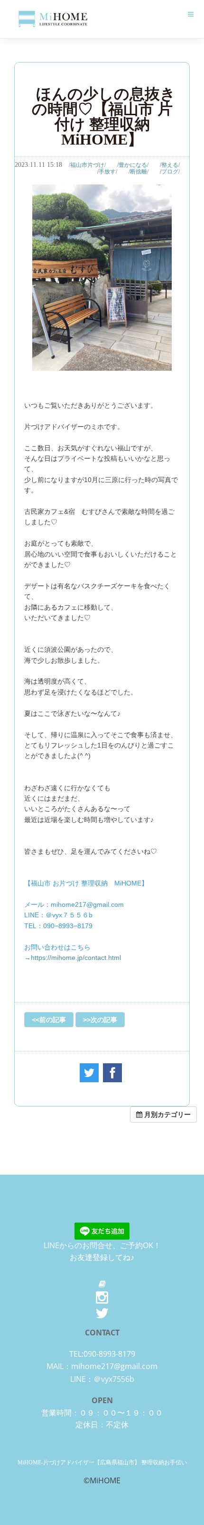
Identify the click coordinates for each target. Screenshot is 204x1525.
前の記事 (52, 1019)
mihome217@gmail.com (114, 1366)
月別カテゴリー (166, 1114)
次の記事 (104, 1019)
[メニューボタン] (191, 14)
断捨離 (138, 171)
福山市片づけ (87, 165)
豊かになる (133, 165)
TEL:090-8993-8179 (102, 1354)
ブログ (169, 171)
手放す (107, 171)
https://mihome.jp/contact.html (76, 957)
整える (169, 165)
